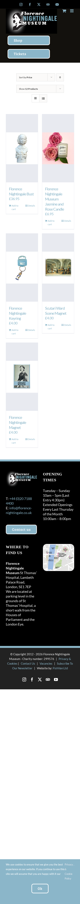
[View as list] (43, 98)
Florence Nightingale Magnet (17, 422)
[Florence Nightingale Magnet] (22, 377)
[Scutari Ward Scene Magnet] (58, 268)
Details (31, 205)
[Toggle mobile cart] (64, 11)
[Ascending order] (60, 77)
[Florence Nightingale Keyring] (22, 268)
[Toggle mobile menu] (72, 11)
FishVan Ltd (60, 668)
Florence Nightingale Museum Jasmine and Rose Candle (54, 198)
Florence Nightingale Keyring (17, 313)
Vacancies (46, 663)
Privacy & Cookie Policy (69, 871)
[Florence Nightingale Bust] (22, 148)
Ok (40, 888)
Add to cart (15, 207)
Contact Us (28, 663)
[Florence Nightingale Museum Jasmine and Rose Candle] (58, 148)
